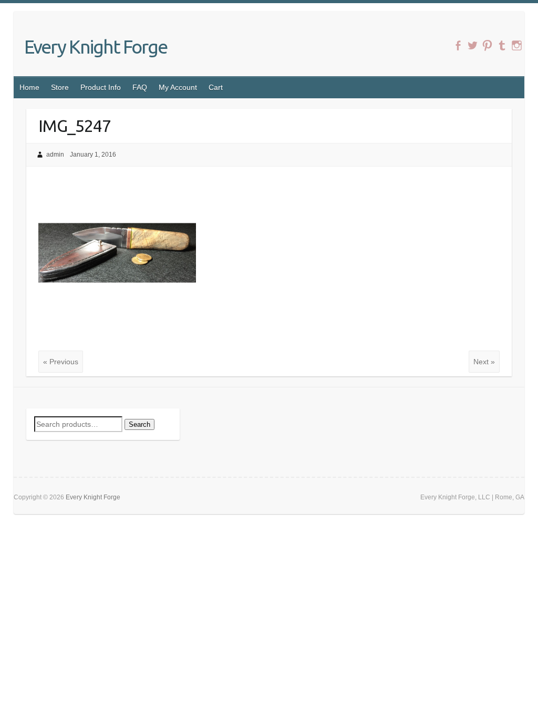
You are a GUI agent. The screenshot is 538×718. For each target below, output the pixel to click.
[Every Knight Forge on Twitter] (472, 45)
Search (139, 424)
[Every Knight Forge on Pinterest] (487, 45)
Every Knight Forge (95, 46)
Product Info (100, 87)
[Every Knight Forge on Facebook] (458, 45)
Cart (216, 87)
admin (55, 154)
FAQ (139, 87)
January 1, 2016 (93, 154)
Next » (484, 361)
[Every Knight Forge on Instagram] (517, 45)
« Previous (60, 361)
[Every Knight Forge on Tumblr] (502, 45)
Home (29, 87)
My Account (178, 87)
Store (60, 87)
